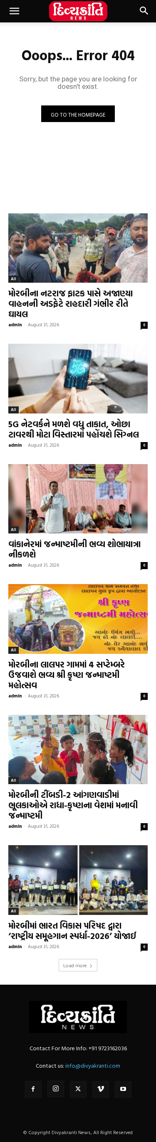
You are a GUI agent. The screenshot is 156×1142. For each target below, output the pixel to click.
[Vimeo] (100, 1089)
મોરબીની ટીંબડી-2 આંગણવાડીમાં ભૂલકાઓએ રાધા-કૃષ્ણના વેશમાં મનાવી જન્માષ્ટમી (73, 805)
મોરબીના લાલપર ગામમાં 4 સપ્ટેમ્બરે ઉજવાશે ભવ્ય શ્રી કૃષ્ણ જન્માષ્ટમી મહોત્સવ (66, 675)
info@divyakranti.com (92, 1065)
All (13, 279)
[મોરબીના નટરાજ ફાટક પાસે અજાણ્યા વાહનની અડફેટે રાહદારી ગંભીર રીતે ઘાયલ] (78, 248)
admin (15, 324)
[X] (78, 1089)
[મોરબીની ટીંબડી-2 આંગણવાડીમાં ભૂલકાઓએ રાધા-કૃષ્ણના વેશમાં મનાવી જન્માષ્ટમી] (78, 750)
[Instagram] (55, 1089)
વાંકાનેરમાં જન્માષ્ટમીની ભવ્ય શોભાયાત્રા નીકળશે (74, 549)
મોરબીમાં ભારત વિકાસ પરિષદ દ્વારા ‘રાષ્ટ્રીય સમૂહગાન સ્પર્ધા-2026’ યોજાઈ (72, 930)
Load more (75, 965)
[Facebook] (33, 1089)
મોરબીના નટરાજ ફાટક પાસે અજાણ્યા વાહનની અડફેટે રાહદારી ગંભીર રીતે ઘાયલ (70, 303)
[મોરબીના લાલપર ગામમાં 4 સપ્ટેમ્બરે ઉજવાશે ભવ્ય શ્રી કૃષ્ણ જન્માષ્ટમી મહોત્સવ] (78, 619)
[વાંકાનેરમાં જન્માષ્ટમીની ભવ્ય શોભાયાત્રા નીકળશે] (78, 499)
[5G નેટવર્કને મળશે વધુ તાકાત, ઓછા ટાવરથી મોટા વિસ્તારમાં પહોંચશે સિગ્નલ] (78, 378)
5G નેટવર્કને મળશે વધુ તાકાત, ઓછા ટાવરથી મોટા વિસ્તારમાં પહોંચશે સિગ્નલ (73, 429)
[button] (14, 11)
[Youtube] (123, 1089)
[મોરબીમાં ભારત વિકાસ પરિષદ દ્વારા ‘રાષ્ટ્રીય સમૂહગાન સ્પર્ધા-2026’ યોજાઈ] (78, 880)
